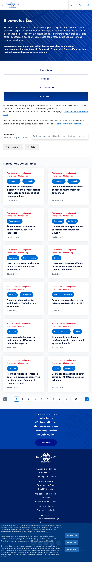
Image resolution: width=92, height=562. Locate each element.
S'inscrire (46, 442)
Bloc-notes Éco (46, 96)
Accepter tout (72, 535)
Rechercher (9, 134)
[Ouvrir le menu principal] (3, 4)
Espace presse (46, 522)
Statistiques (46, 79)
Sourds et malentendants (45, 519)
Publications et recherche (46, 494)
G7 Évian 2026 (46, 472)
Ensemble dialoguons (46, 469)
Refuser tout (71, 542)
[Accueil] (46, 458)
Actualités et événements (46, 501)
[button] (88, 4)
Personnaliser (72, 549)
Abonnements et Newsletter (68, 124)
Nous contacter (46, 515)
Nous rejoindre (46, 506)
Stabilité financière (46, 489)
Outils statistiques (46, 87)
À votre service (46, 481)
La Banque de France (46, 476)
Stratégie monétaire (46, 485)
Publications (46, 70)
